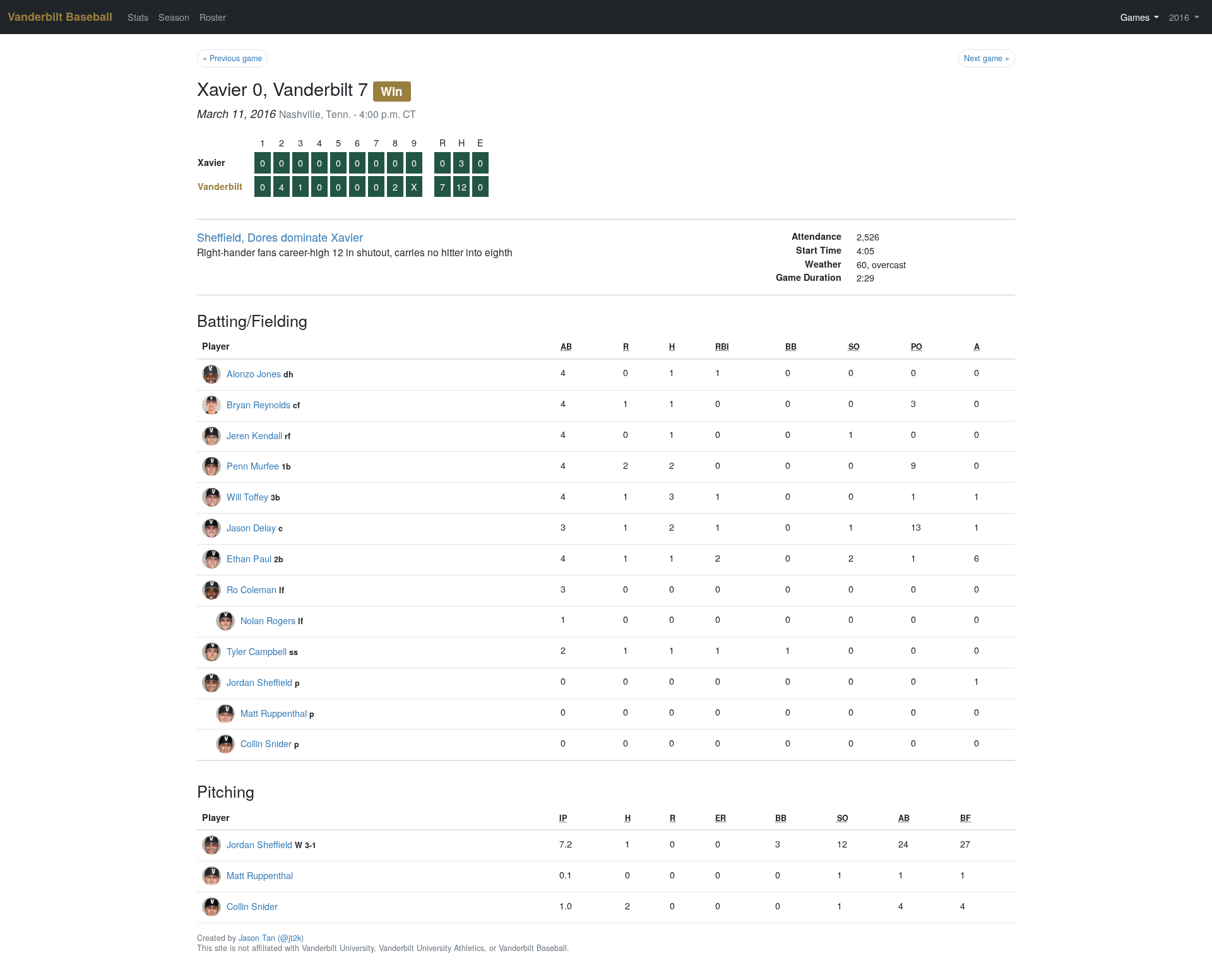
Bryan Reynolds (258, 404)
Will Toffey (247, 496)
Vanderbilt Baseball (60, 16)
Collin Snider (266, 743)
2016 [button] (1180, 16)
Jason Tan (257, 937)
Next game (986, 58)
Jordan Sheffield (259, 681)
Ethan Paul (249, 558)
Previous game (232, 58)
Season (173, 16)
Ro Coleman (251, 589)
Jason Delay (251, 527)
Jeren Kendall (254, 435)
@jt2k (290, 937)
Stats (138, 16)
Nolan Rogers (268, 620)
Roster (212, 16)
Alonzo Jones (254, 373)
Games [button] (1136, 16)
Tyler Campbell (257, 651)
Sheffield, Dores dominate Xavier (280, 236)
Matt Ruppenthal (274, 712)
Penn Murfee (253, 465)
